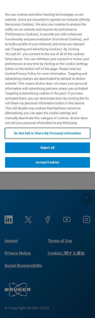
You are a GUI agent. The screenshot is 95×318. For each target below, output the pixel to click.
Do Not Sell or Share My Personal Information (47, 133)
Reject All (47, 148)
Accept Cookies (47, 162)
